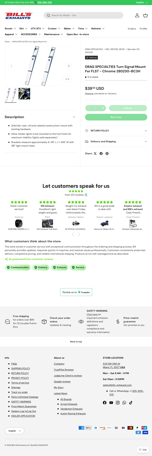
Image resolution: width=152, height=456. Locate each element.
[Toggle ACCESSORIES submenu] (39, 34)
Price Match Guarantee (23, 406)
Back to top (76, 341)
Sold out (128, 108)
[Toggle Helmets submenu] (103, 28)
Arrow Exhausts (68, 404)
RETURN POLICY (20, 373)
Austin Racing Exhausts (73, 413)
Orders (132, 28)
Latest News (60, 393)
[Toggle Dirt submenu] (26, 28)
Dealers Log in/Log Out (23, 411)
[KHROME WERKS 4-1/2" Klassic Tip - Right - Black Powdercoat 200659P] (19, 223)
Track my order (19, 392)
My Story (59, 387)
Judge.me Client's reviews (68, 375)
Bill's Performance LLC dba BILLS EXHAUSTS (30, 445)
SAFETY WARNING (21, 401)
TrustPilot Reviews (64, 369)
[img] (76, 191)
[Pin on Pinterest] (107, 153)
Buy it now (116, 117)
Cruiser (52, 28)
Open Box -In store (78, 34)
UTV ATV (36, 28)
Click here (92, 314)
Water (67, 28)
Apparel (9, 34)
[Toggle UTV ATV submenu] (43, 28)
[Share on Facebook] (101, 153)
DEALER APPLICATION (23, 415)
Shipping (89, 93)
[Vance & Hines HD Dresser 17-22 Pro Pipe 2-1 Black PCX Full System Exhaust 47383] (104, 223)
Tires (81, 28)
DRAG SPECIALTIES (94, 49)
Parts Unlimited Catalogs (24, 396)
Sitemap (15, 387)
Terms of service (20, 382)
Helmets (96, 28)
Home (7, 41)
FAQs (14, 363)
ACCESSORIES (29, 34)
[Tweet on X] (95, 153)
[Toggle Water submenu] (73, 28)
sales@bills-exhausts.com (117, 385)
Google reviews (62, 381)
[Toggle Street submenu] (14, 28)
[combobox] (83, 15)
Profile (143, 28)
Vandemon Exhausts (71, 408)
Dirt (21, 28)
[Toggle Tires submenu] (86, 28)
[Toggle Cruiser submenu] (59, 28)
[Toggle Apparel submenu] (16, 34)
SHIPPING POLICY (20, 368)
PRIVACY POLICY (20, 378)
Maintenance (52, 34)
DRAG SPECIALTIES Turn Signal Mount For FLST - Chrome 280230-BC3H (30, 41)
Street (8, 28)
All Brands (66, 399)
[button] (145, 15)
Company (59, 363)
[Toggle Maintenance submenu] (62, 34)
